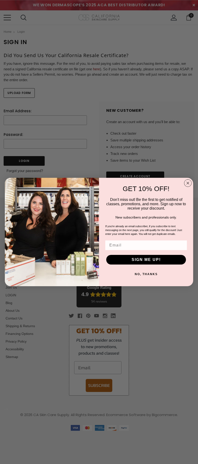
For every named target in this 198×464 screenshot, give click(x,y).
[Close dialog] (188, 183)
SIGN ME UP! (146, 260)
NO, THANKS (146, 274)
